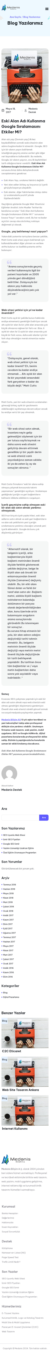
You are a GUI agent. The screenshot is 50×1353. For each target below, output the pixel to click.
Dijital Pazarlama (11, 997)
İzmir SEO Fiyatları (11, 839)
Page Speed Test (10, 1257)
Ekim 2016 (8, 977)
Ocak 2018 (8, 911)
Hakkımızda (7, 1222)
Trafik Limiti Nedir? (11, 1262)
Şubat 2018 (8, 906)
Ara (4, 808)
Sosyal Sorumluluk (11, 1231)
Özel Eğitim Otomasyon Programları (19, 852)
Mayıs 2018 (8, 893)
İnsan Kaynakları (10, 1227)
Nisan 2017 (8, 950)
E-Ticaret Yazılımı (10, 1313)
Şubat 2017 (8, 959)
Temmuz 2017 (9, 937)
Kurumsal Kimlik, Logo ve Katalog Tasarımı (22, 1318)
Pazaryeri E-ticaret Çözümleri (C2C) (20, 1327)
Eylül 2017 (7, 928)
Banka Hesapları (10, 1213)
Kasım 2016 (8, 972)
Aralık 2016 (8, 968)
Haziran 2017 (9, 941)
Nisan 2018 (8, 898)
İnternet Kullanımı (15, 1128)
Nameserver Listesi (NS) (14, 1253)
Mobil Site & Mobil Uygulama (16, 1322)
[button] (46, 8)
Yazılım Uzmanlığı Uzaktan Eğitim (18, 848)
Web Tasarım (8, 1331)
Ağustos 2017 (9, 933)
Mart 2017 (8, 955)
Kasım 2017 (8, 920)
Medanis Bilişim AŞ (11, 719)
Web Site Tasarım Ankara (20, 1090)
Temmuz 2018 (9, 884)
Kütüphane (7, 1248)
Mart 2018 (8, 902)
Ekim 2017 (8, 924)
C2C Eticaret (11, 1051)
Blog (5, 992)
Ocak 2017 (8, 963)
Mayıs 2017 (8, 946)
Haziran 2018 (9, 889)
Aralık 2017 (8, 915)
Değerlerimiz (8, 1218)
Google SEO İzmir (11, 844)
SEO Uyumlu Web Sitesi (14, 835)
